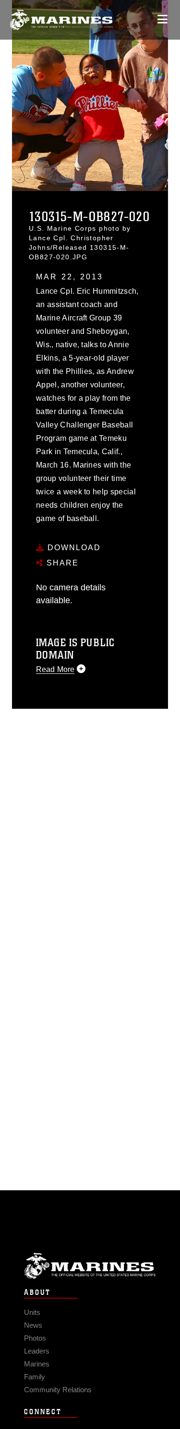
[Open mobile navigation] (162, 19)
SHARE (61, 563)
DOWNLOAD (73, 548)
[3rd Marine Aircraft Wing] (61, 20)
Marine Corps (90, 1265)
